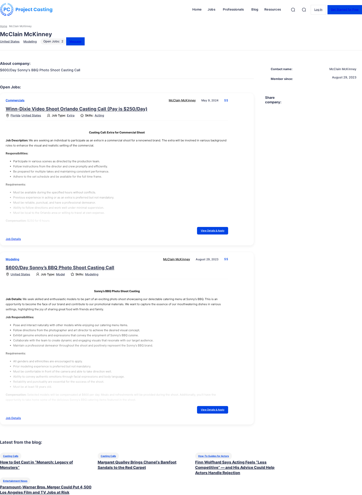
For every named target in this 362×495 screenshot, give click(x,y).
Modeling (30, 41)
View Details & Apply (212, 230)
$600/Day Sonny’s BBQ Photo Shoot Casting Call (60, 267)
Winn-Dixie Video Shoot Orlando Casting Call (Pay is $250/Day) (76, 109)
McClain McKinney (182, 100)
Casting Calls (10, 455)
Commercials (15, 100)
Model (60, 274)
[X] (301, 100)
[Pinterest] (314, 100)
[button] (293, 9)
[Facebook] (287, 100)
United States (10, 41)
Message (75, 41)
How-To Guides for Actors (213, 455)
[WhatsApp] (328, 100)
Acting (99, 115)
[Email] (342, 100)
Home (3, 26)
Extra (70, 115)
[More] (355, 100)
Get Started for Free (345, 9)
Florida (15, 115)
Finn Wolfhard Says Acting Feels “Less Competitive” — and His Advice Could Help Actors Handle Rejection (235, 467)
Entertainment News (15, 480)
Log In (318, 9)
